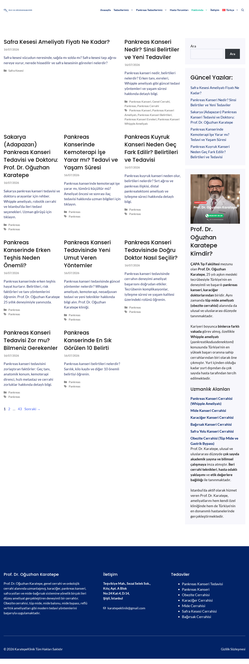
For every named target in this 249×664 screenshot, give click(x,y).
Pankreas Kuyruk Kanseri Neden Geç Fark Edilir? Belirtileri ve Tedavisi (151, 148)
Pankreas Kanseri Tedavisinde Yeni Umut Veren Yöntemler (87, 253)
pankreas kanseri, (74, 588)
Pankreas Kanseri (140, 101)
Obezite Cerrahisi (196, 595)
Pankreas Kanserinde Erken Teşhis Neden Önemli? (27, 253)
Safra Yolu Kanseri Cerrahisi (212, 431)
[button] (242, 9)
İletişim (215, 9)
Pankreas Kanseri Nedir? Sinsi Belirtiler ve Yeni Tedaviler (151, 49)
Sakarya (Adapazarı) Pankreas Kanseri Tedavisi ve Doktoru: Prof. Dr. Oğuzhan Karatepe (31, 156)
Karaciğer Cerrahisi (197, 600)
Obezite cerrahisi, (16, 603)
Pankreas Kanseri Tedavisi (202, 584)
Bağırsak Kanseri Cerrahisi (211, 424)
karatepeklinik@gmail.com (126, 608)
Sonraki (32, 409)
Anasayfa (105, 9)
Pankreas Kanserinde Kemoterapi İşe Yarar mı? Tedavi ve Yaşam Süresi (91, 152)
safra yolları (12, 593)
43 (20, 409)
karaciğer (53, 588)
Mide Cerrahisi (193, 605)
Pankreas (130, 106)
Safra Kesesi (16, 70)
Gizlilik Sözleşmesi (233, 649)
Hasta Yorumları (179, 9)
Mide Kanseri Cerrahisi (208, 410)
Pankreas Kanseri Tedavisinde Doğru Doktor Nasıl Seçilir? (151, 250)
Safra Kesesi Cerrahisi (199, 611)
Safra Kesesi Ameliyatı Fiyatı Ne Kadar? (57, 42)
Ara (193, 46)
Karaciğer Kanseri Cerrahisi (212, 417)
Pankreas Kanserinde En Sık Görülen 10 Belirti (88, 340)
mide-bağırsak (35, 593)
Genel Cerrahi (161, 101)
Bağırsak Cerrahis (196, 616)
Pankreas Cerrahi (148, 106)
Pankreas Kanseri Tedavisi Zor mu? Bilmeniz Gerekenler (31, 340)
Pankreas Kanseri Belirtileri (155, 115)
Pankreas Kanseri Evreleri (140, 119)
